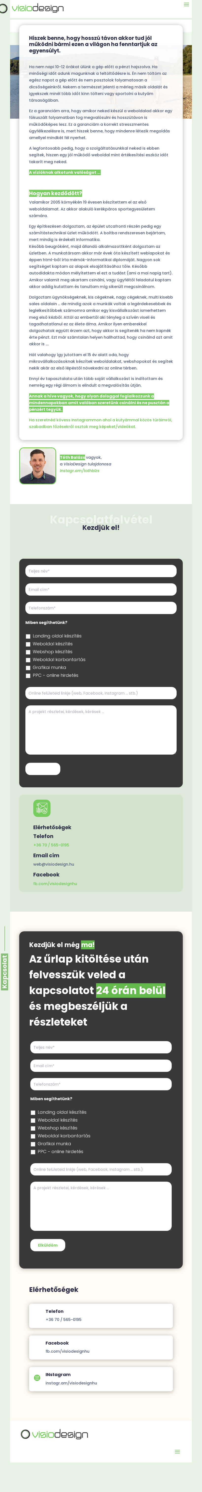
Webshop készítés (52, 651)
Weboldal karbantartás (59, 659)
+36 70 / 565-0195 (51, 845)
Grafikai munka (49, 667)
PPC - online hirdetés (55, 675)
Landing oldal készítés (57, 636)
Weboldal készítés (53, 643)
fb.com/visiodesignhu (55, 884)
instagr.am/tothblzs (80, 471)
